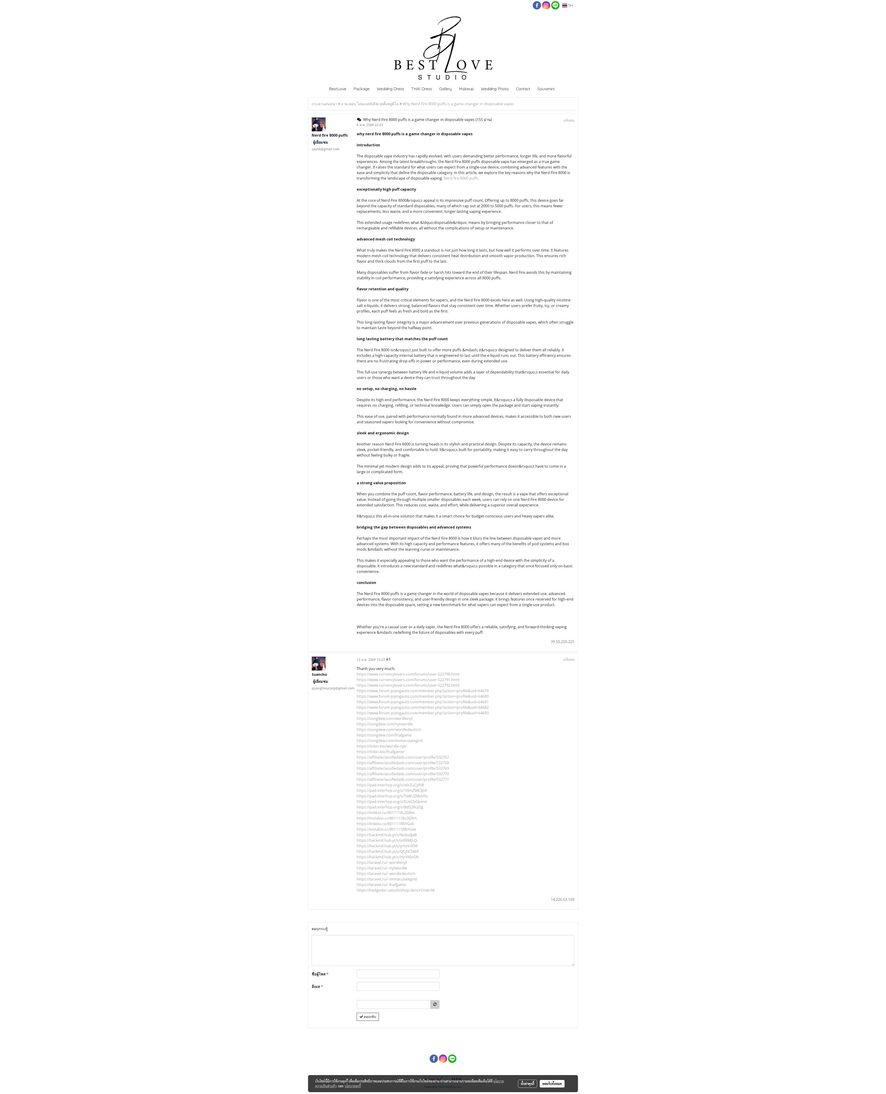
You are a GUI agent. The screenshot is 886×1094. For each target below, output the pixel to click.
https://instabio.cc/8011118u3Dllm (387, 818)
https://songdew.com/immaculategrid (390, 740)
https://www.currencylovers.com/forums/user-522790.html (408, 674)
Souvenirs (546, 88)
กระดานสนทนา (324, 103)
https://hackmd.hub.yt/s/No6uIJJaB (387, 834)
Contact (523, 88)
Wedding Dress (390, 88)
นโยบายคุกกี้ (353, 1086)
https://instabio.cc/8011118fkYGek (386, 829)
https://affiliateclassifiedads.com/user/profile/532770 (403, 773)
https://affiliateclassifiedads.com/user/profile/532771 (403, 779)
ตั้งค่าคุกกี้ (527, 1084)
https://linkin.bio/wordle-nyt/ (382, 746)
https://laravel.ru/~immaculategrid (387, 879)
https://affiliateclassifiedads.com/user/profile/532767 (403, 757)
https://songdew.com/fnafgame (384, 735)
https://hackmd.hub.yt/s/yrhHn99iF (387, 845)
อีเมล (317, 986)
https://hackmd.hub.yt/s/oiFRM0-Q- (387, 840)
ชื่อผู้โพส (320, 974)
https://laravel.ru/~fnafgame (381, 884)
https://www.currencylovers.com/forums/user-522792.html (408, 685)
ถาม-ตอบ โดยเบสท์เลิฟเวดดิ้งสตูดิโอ (370, 103)
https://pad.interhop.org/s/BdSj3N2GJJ (390, 807)
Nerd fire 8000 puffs (461, 178)
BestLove (337, 88)
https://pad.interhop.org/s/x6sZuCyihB (390, 784)
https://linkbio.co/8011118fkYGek (385, 823)
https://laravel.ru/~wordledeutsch (386, 873)
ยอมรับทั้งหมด (552, 1084)
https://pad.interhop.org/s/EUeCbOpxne (392, 801)
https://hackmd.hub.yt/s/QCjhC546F (388, 851)
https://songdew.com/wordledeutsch (389, 729)
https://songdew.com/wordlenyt (385, 718)
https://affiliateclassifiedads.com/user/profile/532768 (403, 762)
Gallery (445, 88)
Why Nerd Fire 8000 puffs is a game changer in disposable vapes (458, 103)
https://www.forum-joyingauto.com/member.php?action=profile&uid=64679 (423, 690)
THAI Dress (421, 88)
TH (570, 5)
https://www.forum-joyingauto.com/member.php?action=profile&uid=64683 (423, 712)
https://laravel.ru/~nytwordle (382, 868)
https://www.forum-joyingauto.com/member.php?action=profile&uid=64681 (423, 701)
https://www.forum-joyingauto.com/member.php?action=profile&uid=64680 (423, 696)
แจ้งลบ (568, 120)
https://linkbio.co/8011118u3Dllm (386, 812)
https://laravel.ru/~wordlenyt (382, 862)
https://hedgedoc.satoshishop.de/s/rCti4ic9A (396, 890)
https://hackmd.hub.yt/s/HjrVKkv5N (388, 857)
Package (361, 88)
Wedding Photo (495, 88)
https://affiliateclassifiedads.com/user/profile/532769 (403, 768)
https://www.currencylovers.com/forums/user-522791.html (408, 679)
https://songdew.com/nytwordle (385, 724)
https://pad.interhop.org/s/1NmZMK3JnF (392, 790)
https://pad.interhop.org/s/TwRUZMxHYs (392, 796)
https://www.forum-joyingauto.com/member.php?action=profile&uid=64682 (423, 707)
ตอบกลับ (369, 1017)
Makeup (466, 88)
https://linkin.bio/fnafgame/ (380, 751)
